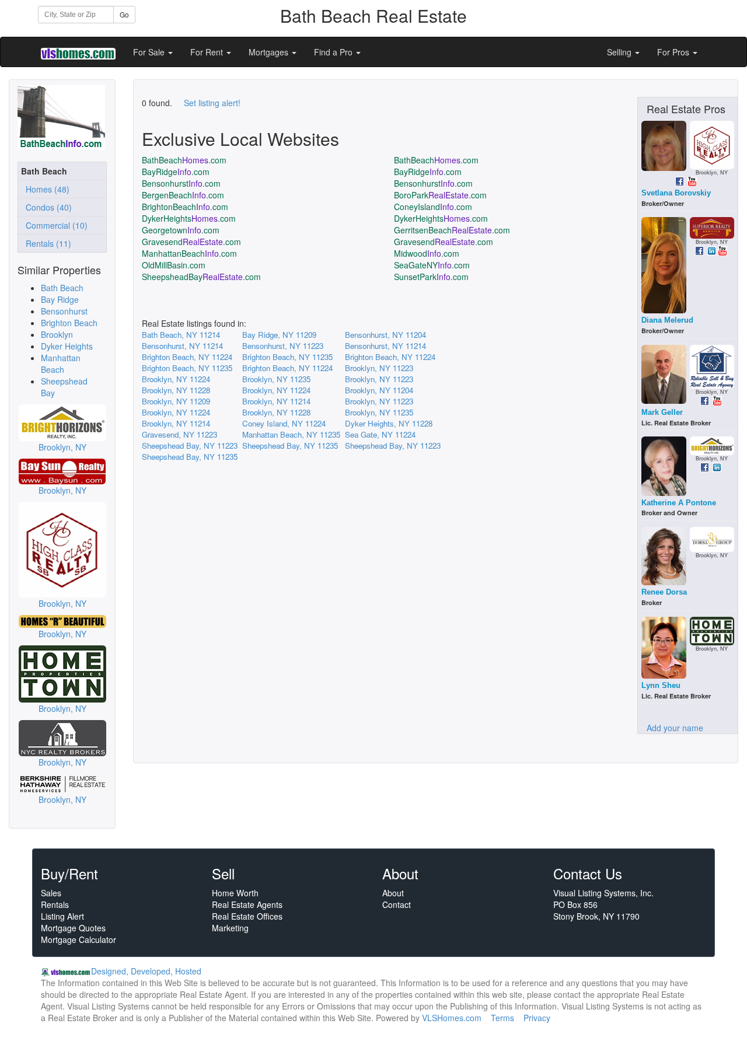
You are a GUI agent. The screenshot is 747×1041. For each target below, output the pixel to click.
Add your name (675, 727)
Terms (502, 1017)
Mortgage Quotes (73, 928)
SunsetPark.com (431, 276)
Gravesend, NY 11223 (179, 434)
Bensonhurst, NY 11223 (282, 345)
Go (124, 14)
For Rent (207, 52)
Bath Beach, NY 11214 (181, 334)
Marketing (230, 928)
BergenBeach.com (183, 195)
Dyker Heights (67, 346)
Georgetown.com (180, 230)
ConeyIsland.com (433, 206)
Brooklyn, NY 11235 (276, 379)
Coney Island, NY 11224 (284, 423)
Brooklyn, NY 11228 (176, 390)
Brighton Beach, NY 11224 (187, 356)
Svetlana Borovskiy (676, 192)
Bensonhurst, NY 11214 (182, 345)
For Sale (150, 52)
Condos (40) (46, 207)
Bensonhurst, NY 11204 (385, 334)
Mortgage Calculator (78, 939)
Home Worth (235, 893)
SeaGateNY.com (432, 265)
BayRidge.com (176, 171)
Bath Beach (62, 288)
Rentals (55, 904)
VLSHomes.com (451, 1017)
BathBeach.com (184, 160)
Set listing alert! (212, 103)
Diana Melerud (667, 320)
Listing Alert (62, 916)
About (393, 893)
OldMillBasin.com (173, 265)
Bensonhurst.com (181, 183)
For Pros (674, 52)
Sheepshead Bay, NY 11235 (290, 445)
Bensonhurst (64, 311)
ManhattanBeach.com (189, 253)
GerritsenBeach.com (452, 230)
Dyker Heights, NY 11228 (388, 423)
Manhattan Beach (61, 363)
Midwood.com (426, 253)
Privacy (536, 1017)
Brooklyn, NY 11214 (276, 401)
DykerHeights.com (189, 218)
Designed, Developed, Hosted (146, 971)
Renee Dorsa (664, 592)
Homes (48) (45, 189)
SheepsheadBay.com (201, 276)
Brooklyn (57, 334)
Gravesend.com (191, 241)
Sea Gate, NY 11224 (380, 434)
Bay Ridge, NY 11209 (279, 334)
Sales (51, 893)
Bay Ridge (60, 299)
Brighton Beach (69, 323)
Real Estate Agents (247, 904)
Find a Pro (334, 52)
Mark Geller (662, 412)
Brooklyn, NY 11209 (176, 401)
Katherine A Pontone (678, 502)
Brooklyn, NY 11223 (379, 367)
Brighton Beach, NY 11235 (287, 356)
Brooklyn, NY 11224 (176, 379)
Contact (396, 904)
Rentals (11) (46, 243)
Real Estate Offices (247, 916)
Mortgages (270, 52)
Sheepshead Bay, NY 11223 (190, 445)
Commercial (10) (54, 225)
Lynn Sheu (660, 685)
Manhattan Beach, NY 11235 (291, 434)
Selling (620, 52)
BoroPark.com (440, 195)
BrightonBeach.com (185, 206)
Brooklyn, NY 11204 (379, 390)
